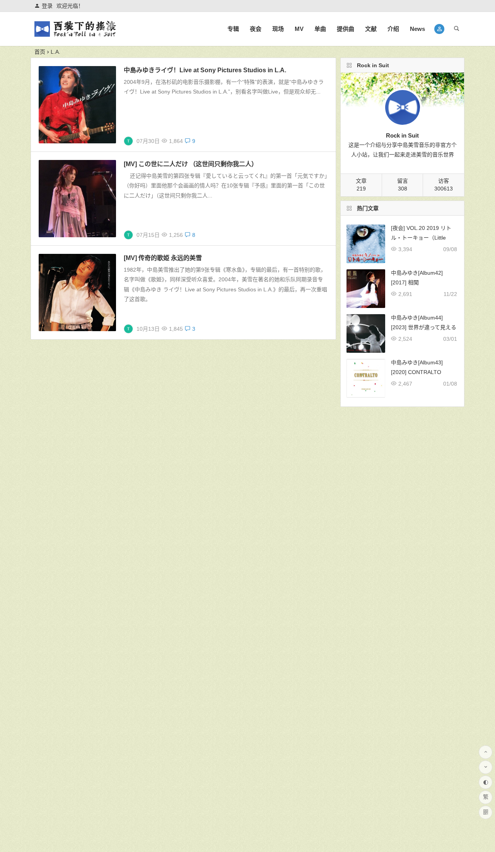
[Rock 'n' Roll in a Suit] (75, 35)
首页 (39, 52)
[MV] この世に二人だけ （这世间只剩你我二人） (191, 164)
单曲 (320, 29)
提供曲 (345, 29)
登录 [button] (47, 6)
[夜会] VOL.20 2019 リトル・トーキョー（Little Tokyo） (421, 237)
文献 (371, 29)
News (417, 29)
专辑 (233, 29)
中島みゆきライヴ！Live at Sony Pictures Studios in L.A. (205, 70)
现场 (278, 29)
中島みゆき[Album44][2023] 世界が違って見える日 (423, 327)
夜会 (255, 29)
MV (299, 29)
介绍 (393, 29)
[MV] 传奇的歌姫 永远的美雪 (163, 258)
